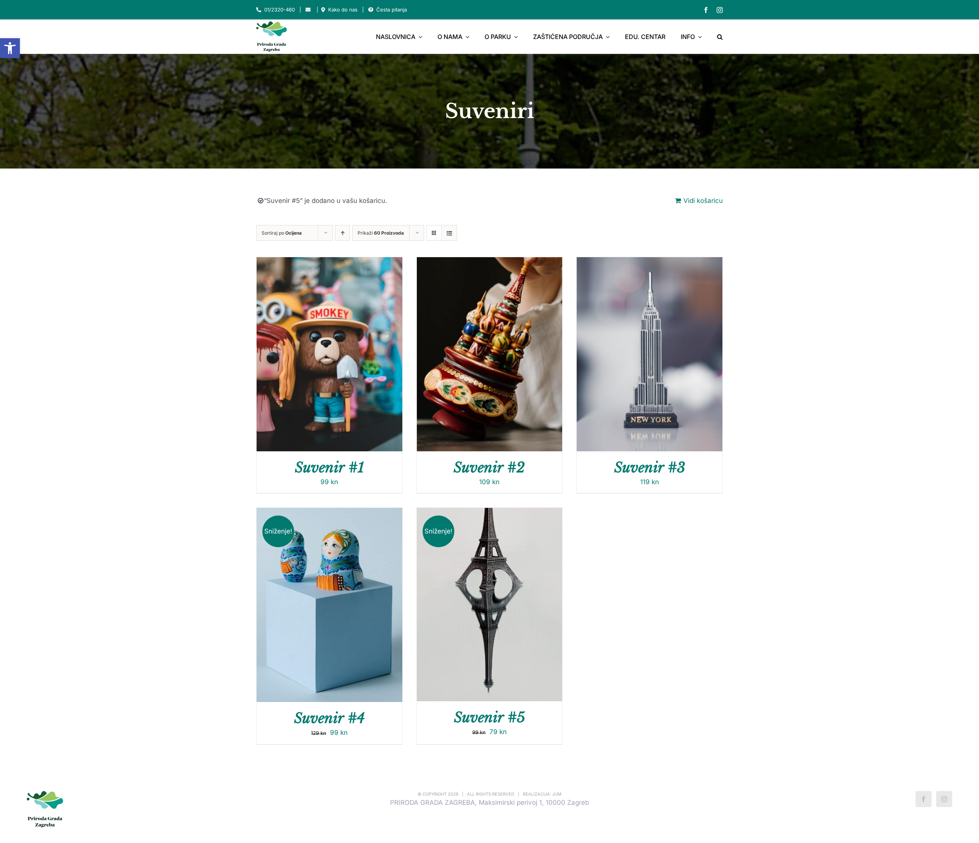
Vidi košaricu (703, 200)
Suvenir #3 (649, 467)
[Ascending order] (342, 233)
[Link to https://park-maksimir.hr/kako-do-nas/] (323, 9)
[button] (10, 48)
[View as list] (449, 232)
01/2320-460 (279, 9)
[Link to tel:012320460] (258, 9)
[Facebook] (924, 799)
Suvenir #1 (329, 467)
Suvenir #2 (489, 467)
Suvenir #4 (329, 718)
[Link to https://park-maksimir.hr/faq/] (370, 9)
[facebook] (706, 10)
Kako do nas (343, 9)
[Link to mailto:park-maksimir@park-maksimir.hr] (308, 9)
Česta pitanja (391, 9)
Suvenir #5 (489, 717)
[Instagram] (944, 799)
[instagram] (720, 10)
